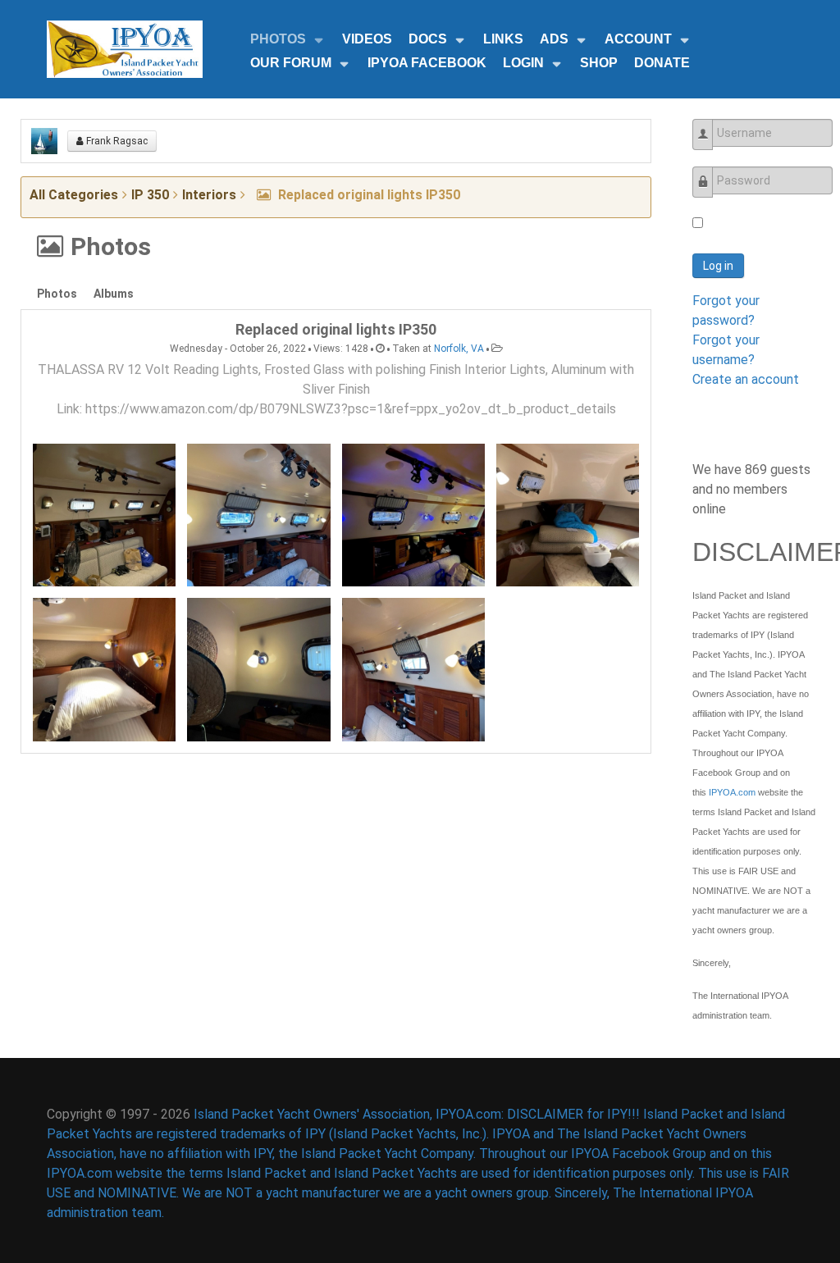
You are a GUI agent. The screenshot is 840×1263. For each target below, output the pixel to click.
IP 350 (150, 195)
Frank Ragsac (116, 141)
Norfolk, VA (459, 348)
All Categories (74, 195)
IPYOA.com (732, 792)
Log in (718, 265)
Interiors (209, 195)
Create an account (745, 379)
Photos (57, 293)
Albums (114, 293)
